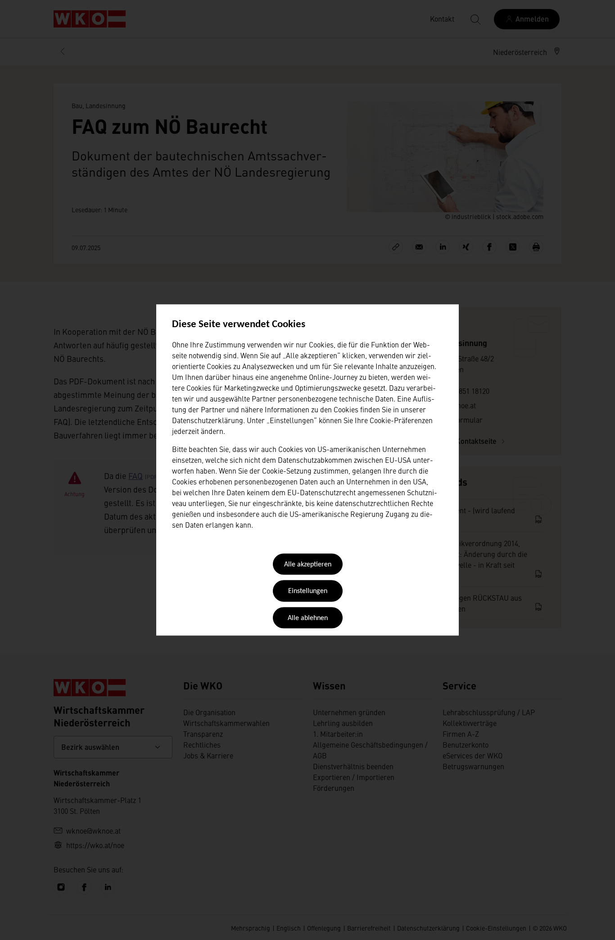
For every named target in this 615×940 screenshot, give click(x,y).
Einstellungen (307, 591)
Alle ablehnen (308, 618)
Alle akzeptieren (307, 564)
